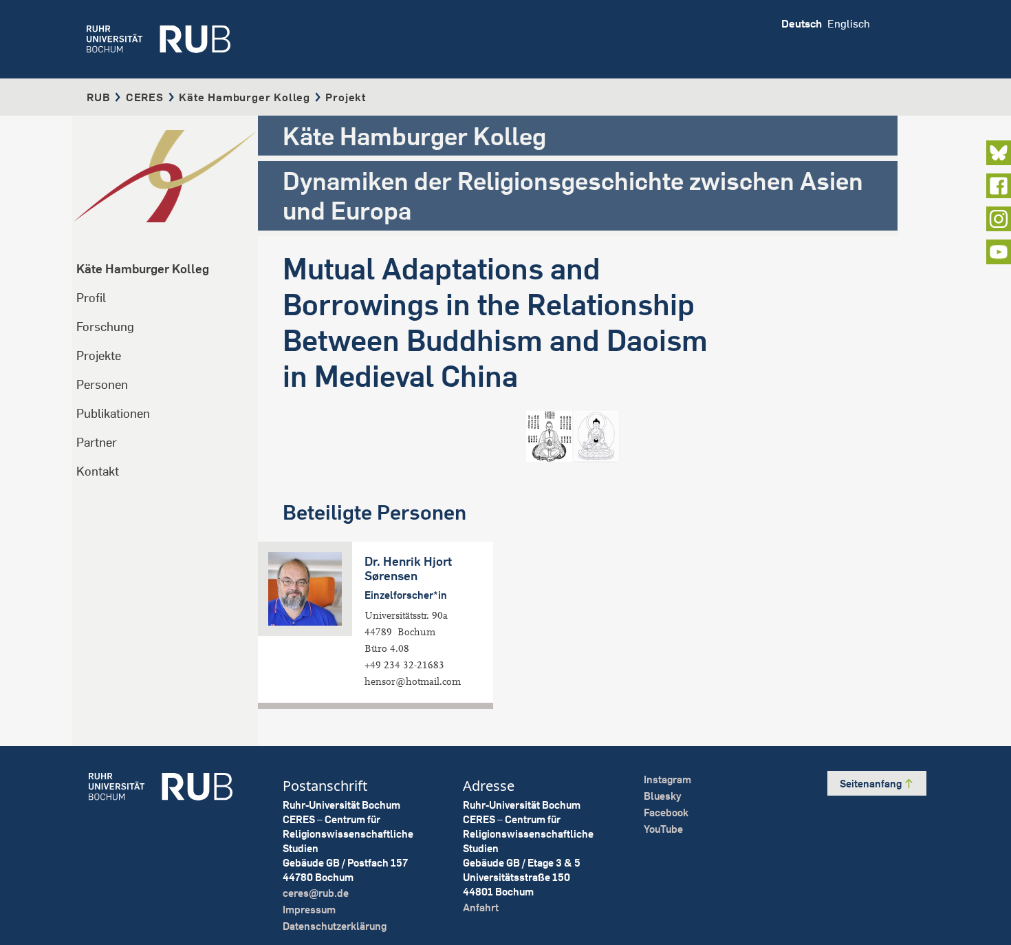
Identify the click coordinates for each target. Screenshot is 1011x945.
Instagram (667, 779)
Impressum (309, 909)
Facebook (666, 812)
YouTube (663, 829)
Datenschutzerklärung (335, 926)
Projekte (98, 355)
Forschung (105, 327)
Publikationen (113, 413)
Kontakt (97, 471)
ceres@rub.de (316, 893)
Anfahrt (481, 907)
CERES (145, 97)
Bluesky (663, 796)
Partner (96, 442)
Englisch (848, 23)
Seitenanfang (872, 783)
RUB (98, 97)
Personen (102, 384)
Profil (91, 298)
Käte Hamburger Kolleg (244, 97)
